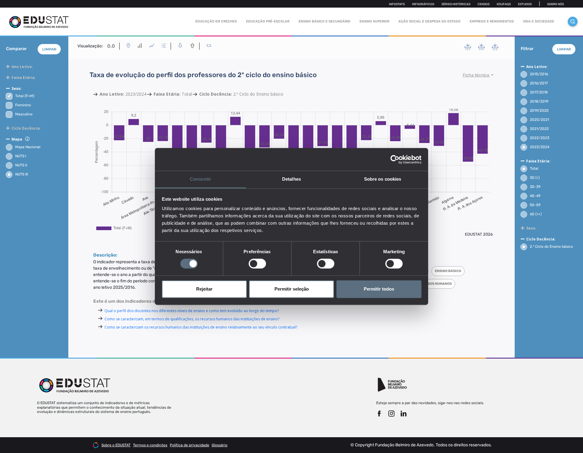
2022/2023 (539, 138)
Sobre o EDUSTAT (116, 445)
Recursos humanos (434, 284)
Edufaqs (504, 4)
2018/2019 (539, 101)
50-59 (535, 205)
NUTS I (20, 156)
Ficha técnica (476, 75)
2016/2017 (539, 83)
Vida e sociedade (538, 21)
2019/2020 (539, 110)
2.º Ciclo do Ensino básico (551, 246)
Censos (483, 4)
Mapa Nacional (27, 147)
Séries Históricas (456, 4)
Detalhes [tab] (291, 179)
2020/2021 (539, 120)
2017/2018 (539, 92)
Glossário (219, 445)
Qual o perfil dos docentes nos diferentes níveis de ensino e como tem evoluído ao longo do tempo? (191, 310)
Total (534, 168)
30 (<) (535, 177)
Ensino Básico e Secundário (324, 21)
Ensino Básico (448, 271)
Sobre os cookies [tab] (382, 179)
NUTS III (21, 174)
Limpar (49, 49)
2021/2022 (539, 129)
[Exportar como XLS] (495, 46)
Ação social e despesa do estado (429, 21)
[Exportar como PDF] (481, 46)
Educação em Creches (216, 21)
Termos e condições (150, 445)
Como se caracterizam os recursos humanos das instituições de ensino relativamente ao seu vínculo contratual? (200, 327)
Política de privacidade (189, 445)
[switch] (257, 264)
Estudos (525, 4)
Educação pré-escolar (267, 21)
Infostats (397, 4)
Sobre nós (555, 4)
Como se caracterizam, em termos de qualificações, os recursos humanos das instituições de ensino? (191, 319)
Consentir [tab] (200, 179)
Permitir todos (379, 288)
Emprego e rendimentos (492, 21)
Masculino (23, 114)
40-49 (535, 196)
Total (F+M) (24, 96)
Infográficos (423, 4)
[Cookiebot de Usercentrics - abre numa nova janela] (394, 159)
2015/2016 (539, 74)
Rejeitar (204, 288)
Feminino (23, 105)
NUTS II (21, 165)
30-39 (535, 187)
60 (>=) (536, 214)
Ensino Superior (374, 21)
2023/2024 (539, 147)
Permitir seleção (291, 288)
